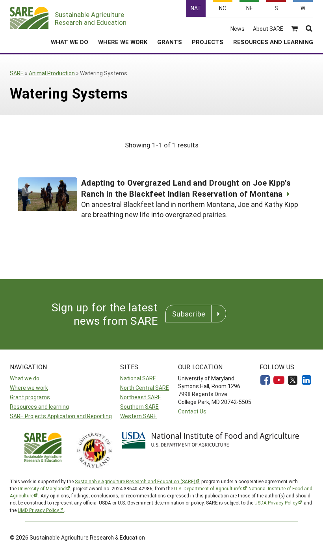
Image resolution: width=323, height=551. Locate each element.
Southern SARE (139, 406)
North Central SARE (144, 387)
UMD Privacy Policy (38, 510)
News (237, 28)
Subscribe (188, 313)
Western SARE (138, 416)
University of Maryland (42, 488)
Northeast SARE (140, 397)
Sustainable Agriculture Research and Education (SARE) (135, 481)
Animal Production (52, 73)
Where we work (29, 387)
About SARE (268, 28)
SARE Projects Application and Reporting (61, 416)
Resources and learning (39, 406)
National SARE (138, 378)
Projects (207, 42)
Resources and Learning (273, 42)
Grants (169, 42)
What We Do (69, 42)
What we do (24, 378)
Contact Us (192, 411)
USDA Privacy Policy (276, 502)
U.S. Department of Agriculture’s (208, 488)
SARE (17, 73)
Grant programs (30, 397)
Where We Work (122, 42)
